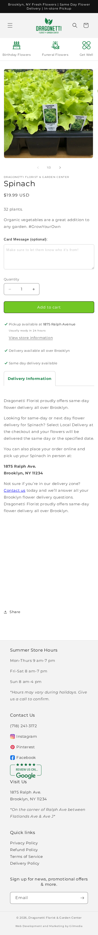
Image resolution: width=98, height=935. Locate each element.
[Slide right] (60, 167)
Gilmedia (76, 926)
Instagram (26, 736)
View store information (31, 337)
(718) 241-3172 (23, 725)
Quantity (11, 279)
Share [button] (15, 612)
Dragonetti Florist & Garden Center (55, 917)
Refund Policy (24, 849)
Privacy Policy (24, 843)
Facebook (26, 757)
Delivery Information (30, 378)
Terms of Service (26, 856)
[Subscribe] (82, 898)
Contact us (14, 490)
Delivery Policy (24, 863)
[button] (10, 25)
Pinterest (25, 747)
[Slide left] (37, 167)
